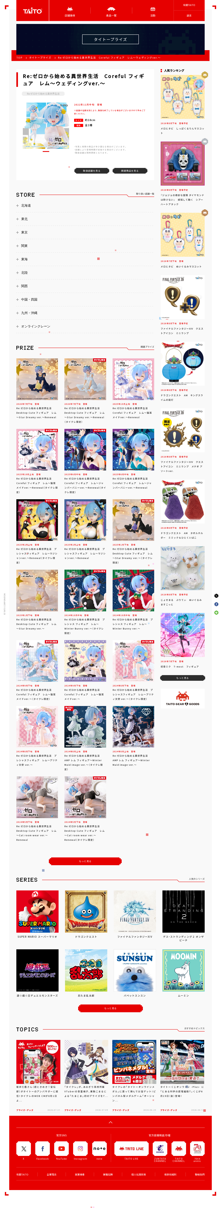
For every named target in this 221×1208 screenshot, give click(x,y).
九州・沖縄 (29, 313)
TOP (19, 57)
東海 (24, 259)
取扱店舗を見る (91, 170)
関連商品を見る (130, 170)
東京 (24, 232)
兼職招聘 (108, 1174)
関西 (24, 286)
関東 (24, 246)
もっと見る (85, 861)
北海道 (26, 205)
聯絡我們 (200, 1174)
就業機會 (80, 1174)
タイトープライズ (40, 57)
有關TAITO (189, 5)
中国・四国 (29, 299)
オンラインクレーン (35, 326)
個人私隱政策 (138, 1174)
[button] (46, 151)
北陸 (24, 272)
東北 (24, 219)
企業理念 (51, 1174)
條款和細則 (170, 1174)
